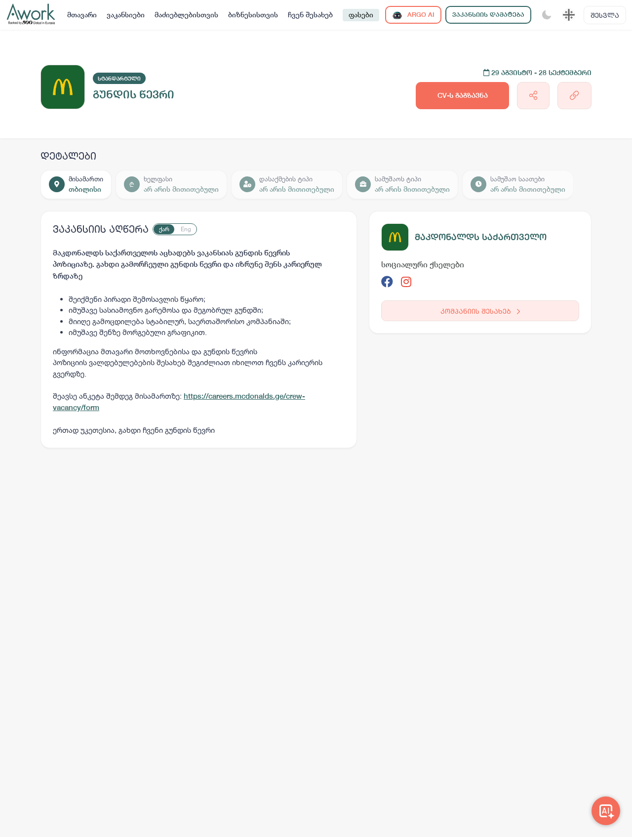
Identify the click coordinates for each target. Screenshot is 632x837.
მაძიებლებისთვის (186, 15)
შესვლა (605, 15)
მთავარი (82, 15)
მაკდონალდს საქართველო (481, 237)
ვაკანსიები (126, 15)
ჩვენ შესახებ (310, 15)
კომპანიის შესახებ (476, 311)
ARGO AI (419, 14)
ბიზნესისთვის (253, 15)
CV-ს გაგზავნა (462, 95)
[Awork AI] (606, 810)
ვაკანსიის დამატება (488, 14)
